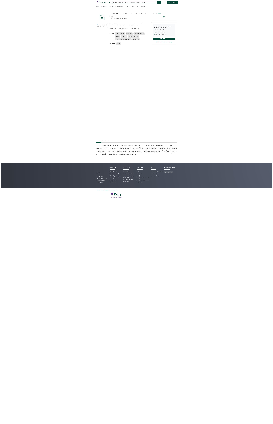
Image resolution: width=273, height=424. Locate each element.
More (142, 6)
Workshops (113, 182)
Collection (103, 6)
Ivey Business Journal (143, 180)
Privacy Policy (155, 174)
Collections (127, 172)
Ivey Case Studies (128, 174)
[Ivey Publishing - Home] (104, 2)
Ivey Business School (143, 178)
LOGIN (164, 17)
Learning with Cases (115, 176)
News (133, 6)
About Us (99, 174)
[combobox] (134, 2)
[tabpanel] (136, 150)
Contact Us (100, 176)
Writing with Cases (115, 178)
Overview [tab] (99, 141)
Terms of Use (155, 176)
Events (137, 6)
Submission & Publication (123, 6)
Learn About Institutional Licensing (164, 42)
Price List (140, 182)
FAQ (139, 176)
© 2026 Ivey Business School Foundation (107, 190)
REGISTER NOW (164, 38)
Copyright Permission (157, 172)
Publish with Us (101, 180)
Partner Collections (102, 178)
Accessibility (100, 182)
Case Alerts (113, 180)
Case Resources (114, 172)
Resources (111, 6)
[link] (120, 33)
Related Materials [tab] (106, 141)
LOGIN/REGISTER (172, 2)
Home (97, 6)
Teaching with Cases (115, 174)
